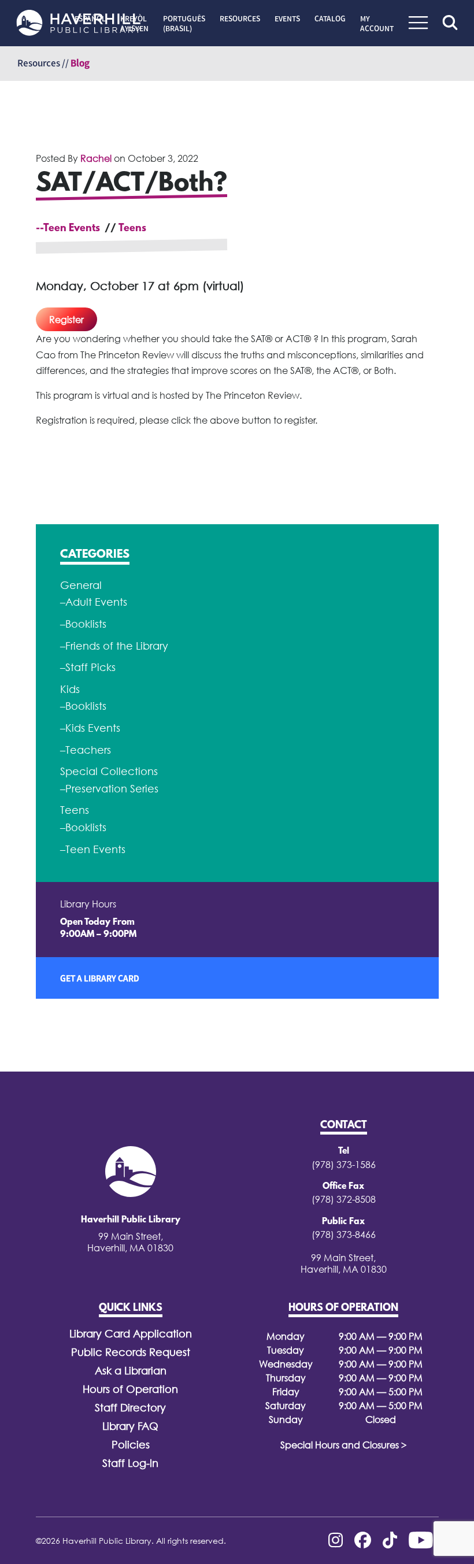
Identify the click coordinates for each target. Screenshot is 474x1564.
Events (287, 18)
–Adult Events (93, 602)
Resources (240, 18)
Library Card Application (130, 1334)
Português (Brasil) (184, 23)
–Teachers (85, 750)
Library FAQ (130, 1426)
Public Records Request (130, 1352)
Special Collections (109, 771)
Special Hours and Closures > (343, 1445)
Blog (80, 63)
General (81, 585)
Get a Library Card (99, 978)
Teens (132, 229)
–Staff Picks (88, 667)
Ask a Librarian (130, 1371)
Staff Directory (130, 1408)
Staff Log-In (130, 1463)
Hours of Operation (130, 1389)
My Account (377, 23)
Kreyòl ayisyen (134, 23)
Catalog (330, 18)
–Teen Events (92, 849)
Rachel (96, 158)
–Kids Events (90, 728)
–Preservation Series (109, 789)
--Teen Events (68, 229)
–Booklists (83, 624)
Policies (131, 1445)
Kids (70, 689)
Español (90, 18)
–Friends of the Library (114, 646)
